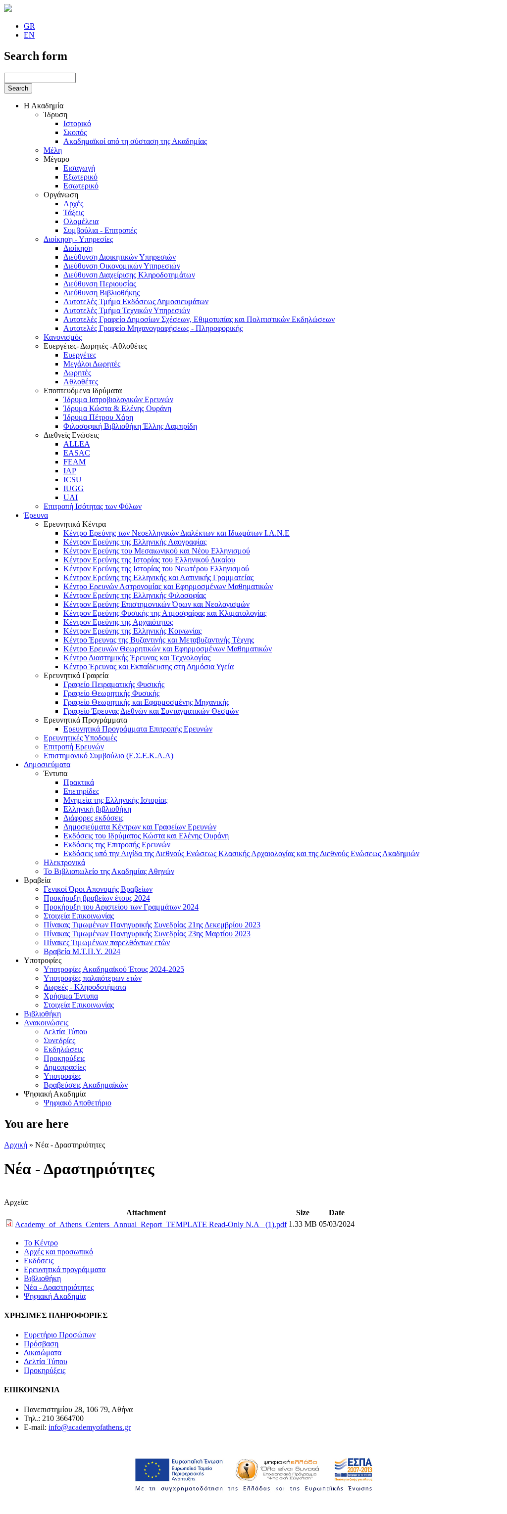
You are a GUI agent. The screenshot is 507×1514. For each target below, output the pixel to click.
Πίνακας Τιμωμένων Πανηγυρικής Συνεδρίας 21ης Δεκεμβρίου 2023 (152, 924)
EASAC (76, 453)
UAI (70, 497)
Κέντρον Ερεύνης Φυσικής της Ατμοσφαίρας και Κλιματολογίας (164, 613)
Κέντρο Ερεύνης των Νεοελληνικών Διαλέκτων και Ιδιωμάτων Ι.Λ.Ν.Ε (176, 533)
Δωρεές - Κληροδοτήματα (85, 987)
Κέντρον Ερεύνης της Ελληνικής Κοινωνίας (132, 631)
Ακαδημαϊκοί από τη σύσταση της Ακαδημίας (135, 141)
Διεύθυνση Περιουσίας (99, 283)
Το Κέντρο (41, 1243)
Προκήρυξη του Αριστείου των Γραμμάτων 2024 (121, 907)
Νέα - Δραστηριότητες (59, 1287)
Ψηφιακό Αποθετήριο (77, 1103)
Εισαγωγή (79, 168)
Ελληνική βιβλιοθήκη (97, 809)
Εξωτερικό (80, 177)
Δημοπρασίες (65, 1067)
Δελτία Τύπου (65, 1031)
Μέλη (53, 150)
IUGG (73, 488)
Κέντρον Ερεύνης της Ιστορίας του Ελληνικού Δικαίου (149, 559)
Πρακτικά (78, 782)
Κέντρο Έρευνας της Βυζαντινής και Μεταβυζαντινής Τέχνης (158, 640)
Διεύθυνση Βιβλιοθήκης (101, 292)
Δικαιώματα (42, 1352)
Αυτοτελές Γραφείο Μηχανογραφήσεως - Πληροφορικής (153, 328)
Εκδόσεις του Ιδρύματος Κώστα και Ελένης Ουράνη (146, 835)
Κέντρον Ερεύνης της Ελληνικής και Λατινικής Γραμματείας (158, 577)
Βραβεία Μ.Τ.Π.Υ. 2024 (82, 951)
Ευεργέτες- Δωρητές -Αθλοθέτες (95, 346)
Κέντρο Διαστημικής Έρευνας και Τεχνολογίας (136, 657)
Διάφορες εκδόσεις (93, 818)
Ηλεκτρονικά (64, 862)
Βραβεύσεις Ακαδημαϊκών (86, 1085)
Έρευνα (36, 515)
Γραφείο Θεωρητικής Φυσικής (111, 693)
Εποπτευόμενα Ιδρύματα (83, 390)
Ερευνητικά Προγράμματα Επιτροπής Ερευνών (137, 729)
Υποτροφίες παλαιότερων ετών (93, 978)
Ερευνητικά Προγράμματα (85, 720)
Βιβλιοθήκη (42, 1013)
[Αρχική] (8, 9)
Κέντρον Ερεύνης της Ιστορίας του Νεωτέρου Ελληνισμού (156, 568)
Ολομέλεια (81, 221)
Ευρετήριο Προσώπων (60, 1334)
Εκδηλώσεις (63, 1049)
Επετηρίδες (81, 791)
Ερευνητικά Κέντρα (75, 524)
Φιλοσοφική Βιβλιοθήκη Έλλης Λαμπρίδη (130, 426)
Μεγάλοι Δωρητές (91, 364)
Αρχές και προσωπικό (58, 1251)
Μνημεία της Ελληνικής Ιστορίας (115, 800)
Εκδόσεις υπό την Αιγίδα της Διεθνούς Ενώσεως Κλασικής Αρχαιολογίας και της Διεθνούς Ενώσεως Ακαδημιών (241, 853)
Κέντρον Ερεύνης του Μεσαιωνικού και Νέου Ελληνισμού (156, 551)
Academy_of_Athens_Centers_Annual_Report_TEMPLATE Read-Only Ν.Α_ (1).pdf (151, 1224)
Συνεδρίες (59, 1040)
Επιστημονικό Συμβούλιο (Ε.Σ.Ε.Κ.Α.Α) (108, 755)
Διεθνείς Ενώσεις (71, 435)
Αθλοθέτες (80, 381)
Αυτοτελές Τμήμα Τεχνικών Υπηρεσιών (126, 310)
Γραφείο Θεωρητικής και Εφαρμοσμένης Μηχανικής (146, 702)
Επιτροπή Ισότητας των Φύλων (93, 506)
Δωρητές (77, 372)
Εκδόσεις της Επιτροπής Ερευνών (116, 844)
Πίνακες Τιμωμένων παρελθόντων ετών (107, 942)
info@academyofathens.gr (90, 1427)
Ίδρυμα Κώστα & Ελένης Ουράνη (117, 408)
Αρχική (15, 1145)
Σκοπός (75, 132)
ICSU (72, 479)
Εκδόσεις (38, 1260)
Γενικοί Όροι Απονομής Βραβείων (98, 889)
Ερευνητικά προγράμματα (64, 1269)
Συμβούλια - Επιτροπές (100, 230)
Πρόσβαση (41, 1343)
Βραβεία (37, 880)
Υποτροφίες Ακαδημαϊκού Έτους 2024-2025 (114, 969)
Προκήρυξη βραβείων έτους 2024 (97, 898)
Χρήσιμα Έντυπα (71, 996)
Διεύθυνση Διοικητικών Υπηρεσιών (119, 257)
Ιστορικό (77, 123)
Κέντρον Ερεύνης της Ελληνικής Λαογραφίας (134, 542)
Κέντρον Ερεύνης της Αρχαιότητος (118, 622)
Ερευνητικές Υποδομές (80, 738)
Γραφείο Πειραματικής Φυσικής (113, 684)
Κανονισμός (63, 337)
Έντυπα (55, 773)
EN (29, 35)
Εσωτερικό (81, 186)
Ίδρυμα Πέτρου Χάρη (98, 417)
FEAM (74, 462)
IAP (69, 470)
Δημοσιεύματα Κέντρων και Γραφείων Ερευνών (139, 827)
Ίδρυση (55, 114)
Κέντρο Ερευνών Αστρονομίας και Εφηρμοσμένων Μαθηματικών (168, 586)
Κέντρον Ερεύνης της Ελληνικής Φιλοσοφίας (134, 595)
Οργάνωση (61, 194)
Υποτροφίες (42, 960)
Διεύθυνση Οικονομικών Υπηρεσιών (121, 266)
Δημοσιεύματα (47, 764)
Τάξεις (73, 212)
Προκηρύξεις (64, 1058)
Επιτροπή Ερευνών (74, 746)
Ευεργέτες (79, 355)
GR (29, 26)
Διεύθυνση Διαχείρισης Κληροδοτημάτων (129, 275)
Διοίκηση (78, 248)
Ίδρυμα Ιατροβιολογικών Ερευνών (118, 399)
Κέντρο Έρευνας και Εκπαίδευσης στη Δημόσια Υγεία (148, 666)
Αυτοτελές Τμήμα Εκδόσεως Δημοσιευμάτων (135, 301)
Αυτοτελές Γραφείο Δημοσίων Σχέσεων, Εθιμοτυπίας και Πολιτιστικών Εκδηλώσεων (199, 319)
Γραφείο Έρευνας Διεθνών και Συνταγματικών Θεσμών (151, 711)
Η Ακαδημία (43, 105)
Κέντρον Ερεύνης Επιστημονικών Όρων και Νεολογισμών (156, 604)
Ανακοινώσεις (46, 1022)
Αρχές (73, 203)
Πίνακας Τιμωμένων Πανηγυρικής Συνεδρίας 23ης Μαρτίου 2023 (147, 933)
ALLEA (76, 444)
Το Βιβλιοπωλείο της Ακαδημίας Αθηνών (109, 871)
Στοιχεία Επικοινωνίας (79, 916)
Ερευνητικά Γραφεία (76, 675)
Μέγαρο (56, 159)
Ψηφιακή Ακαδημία (55, 1094)
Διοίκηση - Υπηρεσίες (78, 239)
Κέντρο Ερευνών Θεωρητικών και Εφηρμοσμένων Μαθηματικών (167, 648)
